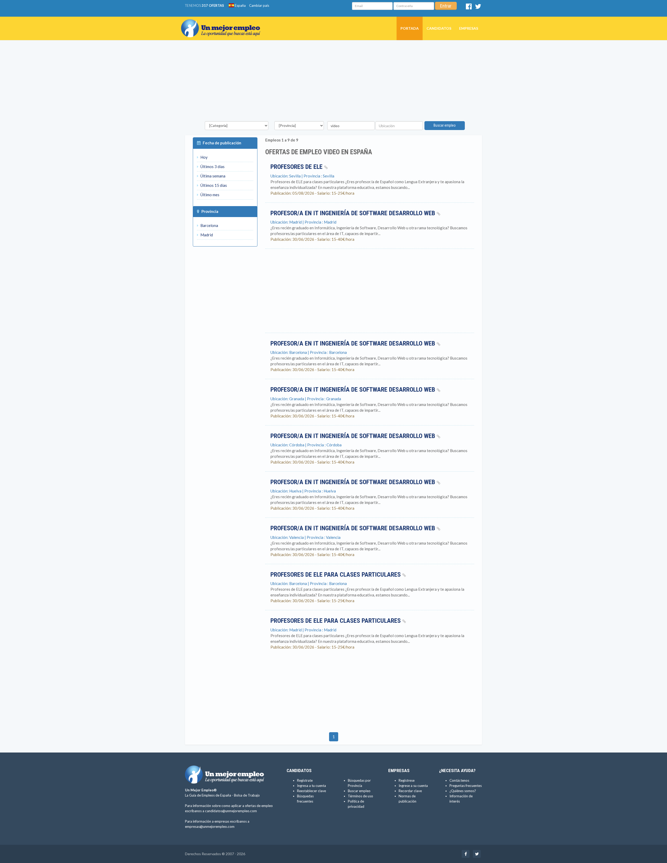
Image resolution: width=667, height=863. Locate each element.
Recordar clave (410, 791)
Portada (409, 28)
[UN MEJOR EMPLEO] (222, 23)
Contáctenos (459, 780)
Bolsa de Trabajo (247, 795)
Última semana (212, 176)
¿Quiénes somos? (462, 791)
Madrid (206, 234)
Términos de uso (360, 796)
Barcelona (209, 225)
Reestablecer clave (311, 791)
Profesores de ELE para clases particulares (336, 574)
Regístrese (407, 780)
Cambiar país (259, 5)
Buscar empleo (445, 125)
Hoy (204, 157)
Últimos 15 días (213, 185)
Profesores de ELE (297, 166)
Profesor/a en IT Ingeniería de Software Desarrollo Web (353, 213)
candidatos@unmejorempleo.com (231, 811)
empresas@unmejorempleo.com (209, 826)
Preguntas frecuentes (465, 786)
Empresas (468, 28)
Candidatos (439, 28)
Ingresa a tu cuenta (311, 786)
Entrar (446, 6)
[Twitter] (478, 7)
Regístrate (305, 780)
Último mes (209, 194)
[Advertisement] (333, 82)
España (240, 5)
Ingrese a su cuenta (413, 786)
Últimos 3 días (212, 166)
